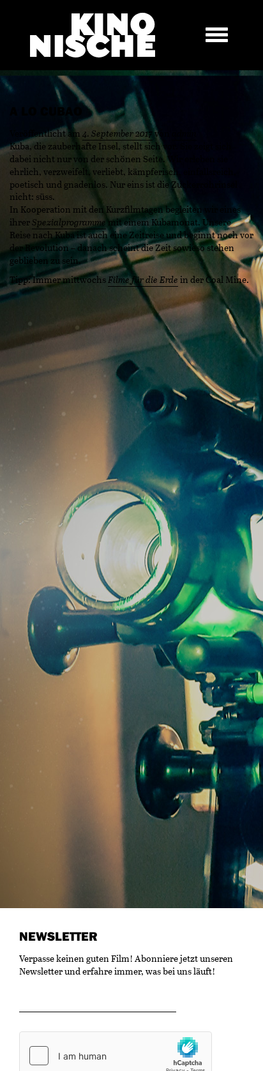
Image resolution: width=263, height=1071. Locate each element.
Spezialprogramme (69, 222)
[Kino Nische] (92, 35)
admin (184, 133)
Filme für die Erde (143, 279)
